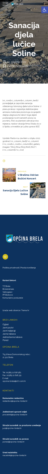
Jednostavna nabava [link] (12, 337)
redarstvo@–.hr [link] (15, 401)
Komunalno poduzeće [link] (13, 298)
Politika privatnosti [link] (11, 268)
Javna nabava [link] (9, 334)
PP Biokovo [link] (8, 295)
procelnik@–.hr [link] (15, 414)
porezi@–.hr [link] (13, 442)
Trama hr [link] (25, 310)
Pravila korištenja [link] (28, 268)
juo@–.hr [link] (12, 428)
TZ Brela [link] (6, 286)
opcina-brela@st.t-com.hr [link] (14, 381)
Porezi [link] (5, 340)
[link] (44, 9)
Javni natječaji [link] (9, 331)
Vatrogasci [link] (7, 292)
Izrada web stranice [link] (11, 310)
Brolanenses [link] (8, 289)
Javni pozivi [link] (8, 327)
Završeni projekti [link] (17, 66)
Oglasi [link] (6, 324)
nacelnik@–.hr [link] (14, 455)
